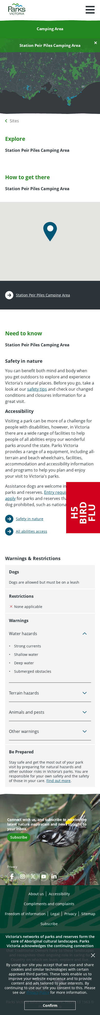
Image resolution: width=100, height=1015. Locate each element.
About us (36, 893)
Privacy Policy (37, 992)
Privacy (12, 866)
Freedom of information (25, 913)
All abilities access (31, 531)
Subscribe (18, 837)
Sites (14, 121)
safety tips (37, 389)
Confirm (50, 1005)
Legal (55, 913)
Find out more (58, 780)
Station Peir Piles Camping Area (43, 295)
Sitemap (88, 913)
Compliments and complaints (49, 903)
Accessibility (59, 893)
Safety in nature (29, 518)
